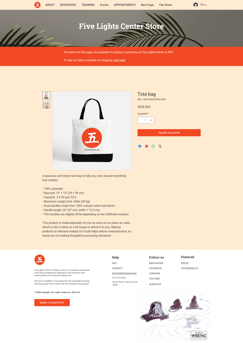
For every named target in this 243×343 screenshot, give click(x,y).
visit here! (119, 60)
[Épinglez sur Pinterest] (146, 146)
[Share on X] (160, 146)
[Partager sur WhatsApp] (153, 146)
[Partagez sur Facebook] (140, 146)
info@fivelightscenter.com (124, 273)
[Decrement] (140, 120)
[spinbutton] (145, 120)
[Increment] (151, 120)
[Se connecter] (195, 4)
